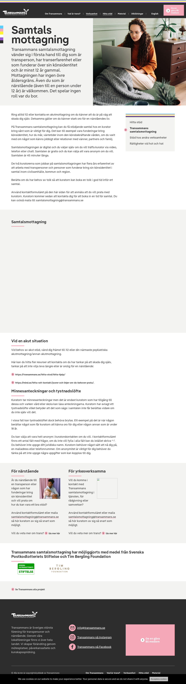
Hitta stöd (107, 13)
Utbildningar (137, 13)
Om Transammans (53, 13)
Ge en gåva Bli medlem (175, 10)
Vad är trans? (74, 13)
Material (122, 13)
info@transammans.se (91, 627)
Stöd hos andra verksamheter (148, 137)
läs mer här (54, 533)
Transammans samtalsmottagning (143, 129)
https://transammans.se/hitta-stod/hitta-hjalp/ (40, 374)
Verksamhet (91, 13)
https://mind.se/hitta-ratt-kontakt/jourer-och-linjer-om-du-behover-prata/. (54, 382)
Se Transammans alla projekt (30, 589)
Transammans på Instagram (94, 637)
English (154, 13)
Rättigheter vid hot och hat (146, 143)
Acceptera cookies (159, 679)
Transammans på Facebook (94, 646)
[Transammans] (16, 11)
